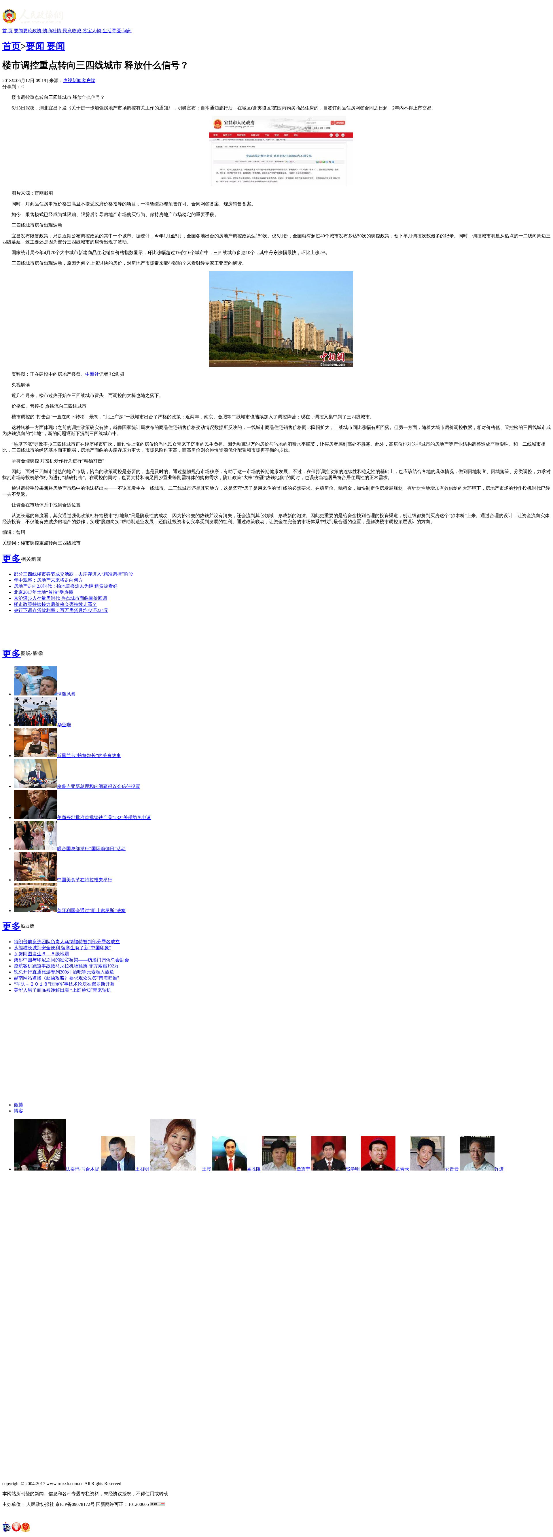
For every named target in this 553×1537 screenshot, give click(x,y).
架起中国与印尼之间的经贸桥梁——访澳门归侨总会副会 (71, 959)
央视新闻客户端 (79, 80)
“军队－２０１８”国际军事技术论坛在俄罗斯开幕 (64, 984)
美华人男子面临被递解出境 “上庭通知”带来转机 (62, 990)
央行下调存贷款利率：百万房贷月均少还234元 (61, 610)
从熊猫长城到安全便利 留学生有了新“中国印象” (62, 947)
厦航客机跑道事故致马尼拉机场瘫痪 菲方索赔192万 (66, 965)
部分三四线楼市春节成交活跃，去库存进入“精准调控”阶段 (73, 574)
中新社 (92, 374)
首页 (11, 46)
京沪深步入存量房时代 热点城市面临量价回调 (60, 598)
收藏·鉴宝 (82, 30)
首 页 (7, 30)
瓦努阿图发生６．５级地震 (41, 953)
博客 (18, 1110)
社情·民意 (62, 30)
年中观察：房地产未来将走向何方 (48, 580)
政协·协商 (42, 30)
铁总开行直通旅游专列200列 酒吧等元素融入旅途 (64, 971)
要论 (27, 30)
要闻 (18, 30)
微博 (18, 1104)
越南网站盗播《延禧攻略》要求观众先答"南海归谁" (66, 977)
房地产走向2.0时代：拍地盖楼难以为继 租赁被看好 (66, 586)
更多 (11, 558)
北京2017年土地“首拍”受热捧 (43, 592)
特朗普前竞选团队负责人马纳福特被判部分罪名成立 (67, 941)
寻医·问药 (122, 30)
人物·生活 (102, 30)
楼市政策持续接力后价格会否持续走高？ (55, 604)
